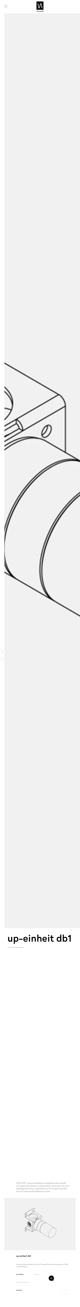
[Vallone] (40, 6)
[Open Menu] (5, 6)
